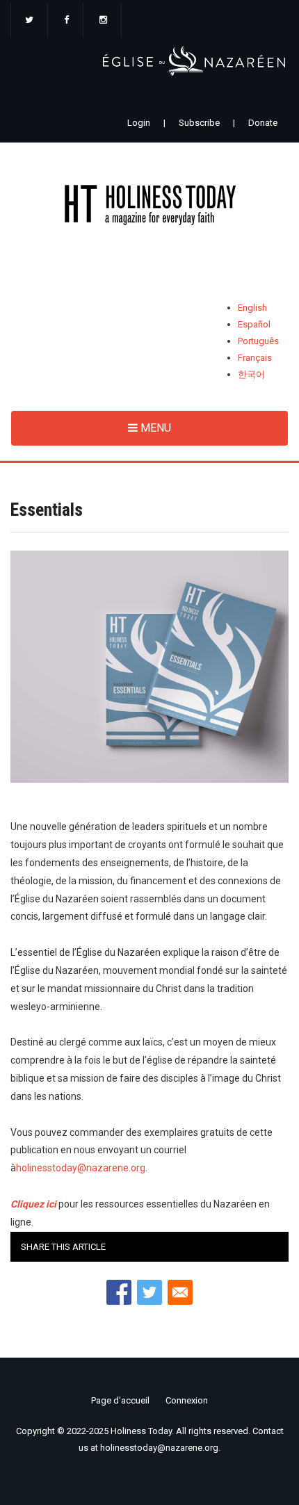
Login (138, 122)
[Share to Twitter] (149, 1292)
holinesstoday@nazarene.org (80, 1167)
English (252, 307)
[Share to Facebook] (118, 1292)
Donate (262, 122)
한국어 (251, 374)
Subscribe (199, 122)
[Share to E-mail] (180, 1292)
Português (258, 341)
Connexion (186, 1400)
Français (255, 357)
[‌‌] (29, 21)
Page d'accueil (120, 1400)
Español (254, 324)
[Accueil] (149, 207)
